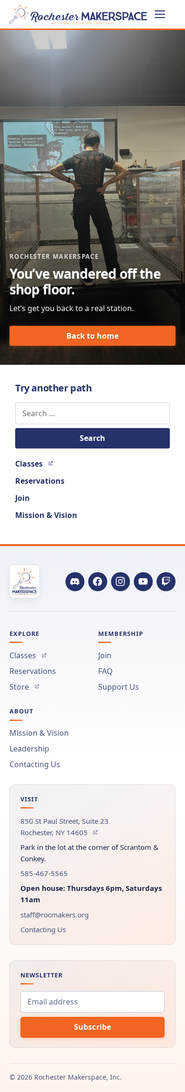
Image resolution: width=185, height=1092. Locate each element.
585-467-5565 (44, 873)
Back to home (92, 336)
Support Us (118, 687)
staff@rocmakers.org (54, 914)
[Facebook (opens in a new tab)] (97, 581)
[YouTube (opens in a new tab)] (143, 581)
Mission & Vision (46, 515)
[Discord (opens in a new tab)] (74, 581)
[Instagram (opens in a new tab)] (120, 581)
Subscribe (92, 1027)
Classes (34, 463)
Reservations (40, 481)
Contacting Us (34, 764)
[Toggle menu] (165, 14)
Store (24, 687)
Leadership (29, 748)
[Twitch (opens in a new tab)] (166, 581)
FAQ (105, 671)
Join (22, 498)
